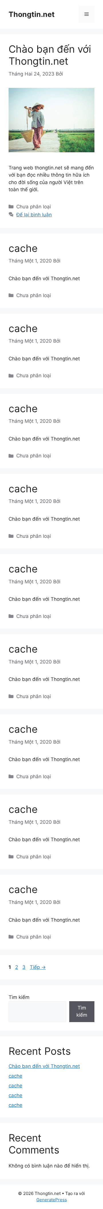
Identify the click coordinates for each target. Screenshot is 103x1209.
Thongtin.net (32, 14)
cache (23, 248)
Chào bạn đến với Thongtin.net (50, 55)
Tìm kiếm (19, 997)
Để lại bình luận (34, 215)
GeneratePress (51, 1199)
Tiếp (38, 967)
